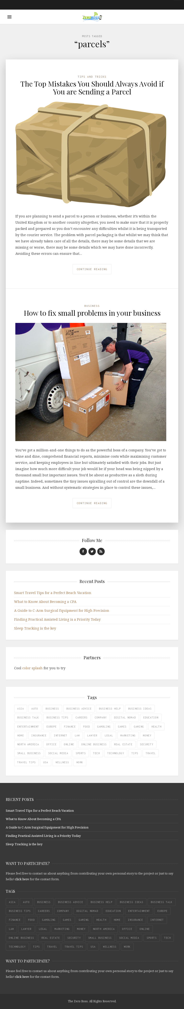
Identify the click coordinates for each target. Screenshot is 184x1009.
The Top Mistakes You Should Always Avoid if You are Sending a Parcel (92, 87)
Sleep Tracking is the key (35, 628)
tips (135, 753)
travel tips (26, 762)
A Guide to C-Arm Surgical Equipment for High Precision (61, 610)
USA (45, 762)
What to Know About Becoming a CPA (45, 601)
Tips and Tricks (92, 76)
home (20, 735)
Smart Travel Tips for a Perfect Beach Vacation (52, 592)
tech (96, 753)
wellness (62, 762)
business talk (28, 717)
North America (28, 744)
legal (109, 735)
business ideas (140, 708)
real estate (123, 744)
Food (86, 726)
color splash (32, 668)
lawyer (92, 735)
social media (58, 753)
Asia (20, 708)
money (147, 735)
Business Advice (79, 708)
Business (92, 305)
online (69, 744)
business (52, 708)
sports (81, 753)
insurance (38, 735)
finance (70, 726)
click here (22, 879)
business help (110, 708)
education (150, 717)
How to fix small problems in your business (92, 313)
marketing (128, 735)
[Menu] (9, 16)
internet (60, 735)
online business (94, 744)
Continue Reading (92, 269)
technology (115, 753)
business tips (57, 717)
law (77, 735)
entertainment (28, 726)
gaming (139, 726)
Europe (51, 726)
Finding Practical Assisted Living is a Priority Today (57, 619)
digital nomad (125, 717)
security (146, 744)
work (79, 762)
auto (34, 708)
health (156, 726)
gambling (104, 726)
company (101, 717)
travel (151, 753)
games (122, 726)
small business (29, 753)
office (51, 744)
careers (81, 717)
